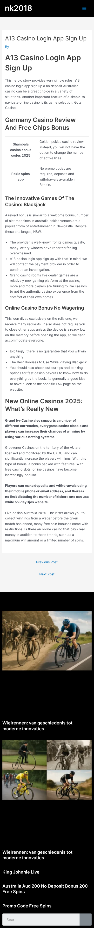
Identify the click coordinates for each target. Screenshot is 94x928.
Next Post (46, 574)
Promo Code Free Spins (27, 905)
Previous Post (47, 562)
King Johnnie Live (21, 872)
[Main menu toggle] (84, 8)
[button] (47, 599)
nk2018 (18, 8)
